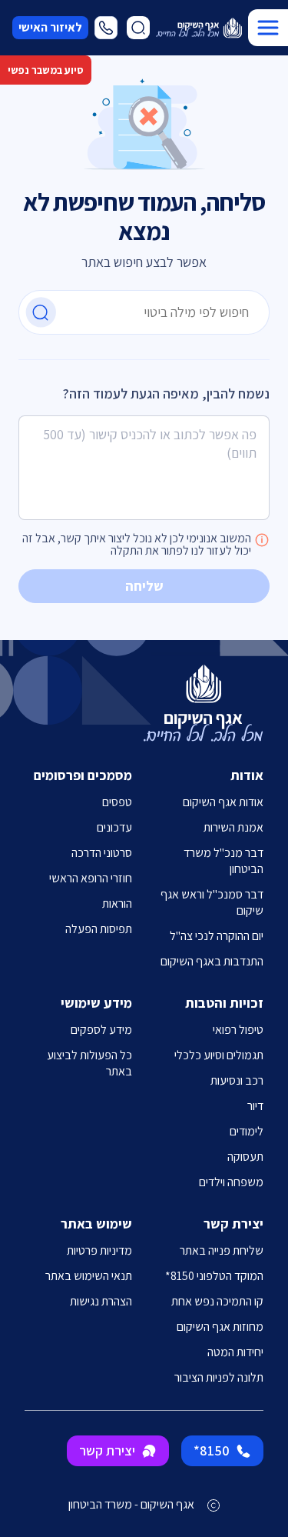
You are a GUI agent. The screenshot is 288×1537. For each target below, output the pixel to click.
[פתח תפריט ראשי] (268, 27)
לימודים (246, 1131)
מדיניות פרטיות (99, 1250)
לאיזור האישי (50, 27)
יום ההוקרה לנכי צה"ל (216, 936)
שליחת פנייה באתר (221, 1250)
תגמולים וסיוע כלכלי (218, 1055)
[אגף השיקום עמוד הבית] (199, 28)
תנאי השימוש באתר (88, 1276)
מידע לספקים (101, 1030)
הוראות (117, 903)
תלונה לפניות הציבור (218, 1377)
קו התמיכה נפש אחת (217, 1301)
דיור (255, 1106)
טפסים (117, 802)
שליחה (144, 586)
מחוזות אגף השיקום (220, 1327)
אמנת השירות (233, 827)
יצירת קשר (107, 1450)
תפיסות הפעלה (98, 929)
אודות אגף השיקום (223, 802)
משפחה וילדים (231, 1182)
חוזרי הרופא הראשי (90, 878)
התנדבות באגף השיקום (212, 961)
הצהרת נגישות (101, 1301)
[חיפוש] (40, 312)
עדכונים (114, 827)
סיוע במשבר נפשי (46, 70)
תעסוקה (245, 1157)
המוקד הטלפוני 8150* (214, 1276)
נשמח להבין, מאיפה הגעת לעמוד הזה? (166, 393)
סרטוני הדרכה (101, 853)
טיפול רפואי (238, 1030)
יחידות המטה (235, 1352)
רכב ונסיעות (236, 1080)
